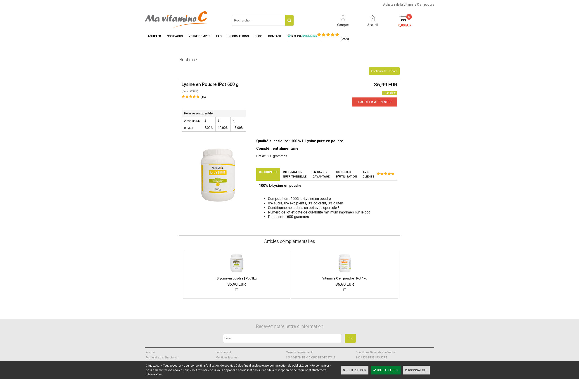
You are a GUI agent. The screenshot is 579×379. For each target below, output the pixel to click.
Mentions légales (226, 357)
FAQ (219, 36)
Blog (258, 36)
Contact (275, 36)
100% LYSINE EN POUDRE (371, 357)
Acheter (154, 36)
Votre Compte (199, 36)
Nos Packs (175, 36)
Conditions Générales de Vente (375, 352)
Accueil (150, 352)
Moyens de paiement (299, 352)
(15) (203, 97)
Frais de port (223, 352)
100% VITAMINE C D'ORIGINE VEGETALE (310, 357)
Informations (238, 36)
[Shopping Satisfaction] (302, 36)
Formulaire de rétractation (162, 357)
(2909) (344, 38)
